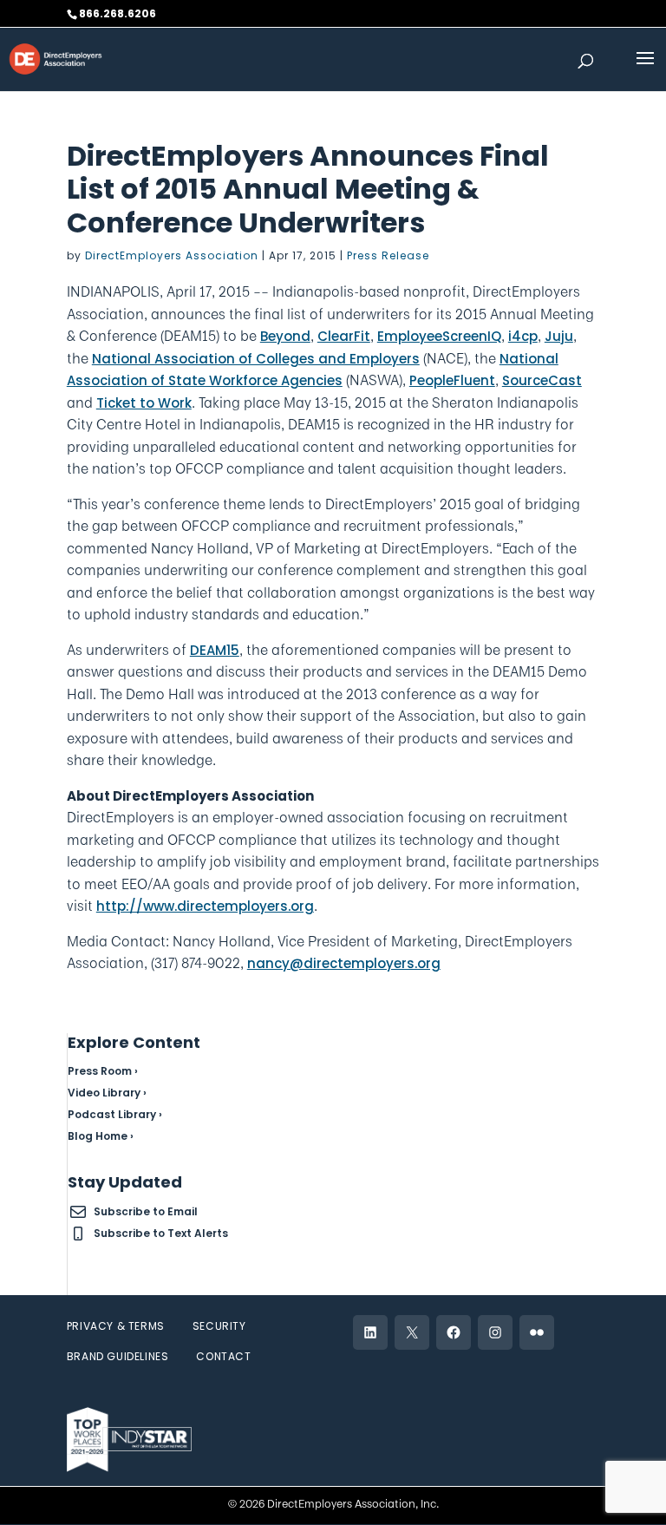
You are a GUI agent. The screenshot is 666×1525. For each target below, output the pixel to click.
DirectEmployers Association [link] (171, 255)
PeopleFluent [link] (452, 380)
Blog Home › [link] (101, 1136)
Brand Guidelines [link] (118, 1356)
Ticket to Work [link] (144, 403)
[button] (645, 69)
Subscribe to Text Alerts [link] (161, 1233)
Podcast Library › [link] (115, 1114)
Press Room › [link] (103, 1071)
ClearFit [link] (343, 336)
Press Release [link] (388, 255)
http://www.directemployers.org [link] (205, 906)
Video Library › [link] (107, 1092)
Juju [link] (559, 336)
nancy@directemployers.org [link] (344, 963)
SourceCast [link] (542, 380)
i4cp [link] (523, 336)
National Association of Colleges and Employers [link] (256, 359)
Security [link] (219, 1326)
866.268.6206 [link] (117, 13)
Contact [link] (223, 1356)
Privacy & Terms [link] (116, 1326)
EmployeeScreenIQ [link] (439, 336)
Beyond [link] (285, 336)
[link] (55, 58)
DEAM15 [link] (214, 650)
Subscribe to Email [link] (146, 1211)
